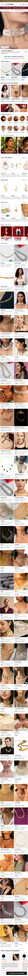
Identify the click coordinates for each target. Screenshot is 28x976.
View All (24, 61)
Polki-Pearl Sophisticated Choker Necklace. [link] (21, 10)
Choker (12, 10)
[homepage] (9, 4)
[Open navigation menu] (2, 4)
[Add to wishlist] (3, 973)
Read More (25, 969)
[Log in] (26, 4)
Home (2, 10)
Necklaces (7, 10)
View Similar (5, 47)
